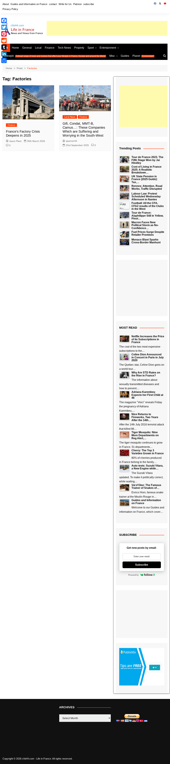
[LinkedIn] (4, 53)
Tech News (64, 47)
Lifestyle (54, 55)
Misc (112, 55)
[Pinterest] (4, 34)
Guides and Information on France (28, 4)
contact (53, 4)
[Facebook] (4, 20)
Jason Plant (15, 141)
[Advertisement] (107, 28)
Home (15, 47)
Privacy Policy (10, 9)
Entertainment (108, 47)
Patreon (77, 4)
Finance (49, 47)
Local (38, 47)
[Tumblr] (4, 47)
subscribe (88, 4)
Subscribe (141, 564)
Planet (143, 55)
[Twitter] (4, 27)
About (5, 4)
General (27, 47)
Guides (125, 55)
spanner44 (71, 141)
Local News (69, 117)
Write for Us (65, 4)
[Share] (4, 60)
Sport (90, 47)
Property (79, 47)
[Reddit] (4, 40)
